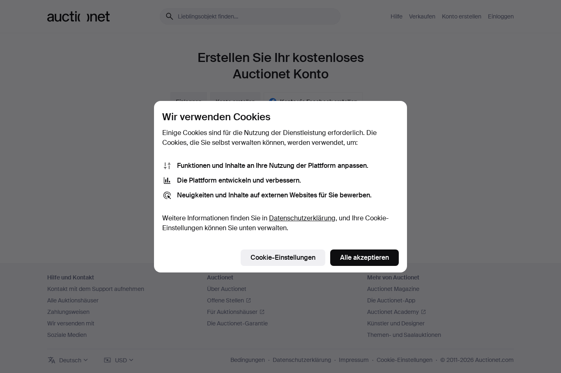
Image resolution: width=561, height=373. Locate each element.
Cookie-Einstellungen (283, 257)
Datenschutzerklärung (302, 218)
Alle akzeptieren (364, 257)
